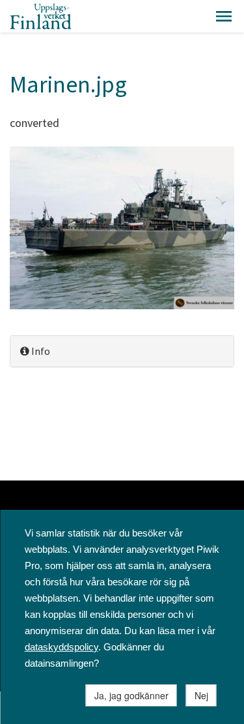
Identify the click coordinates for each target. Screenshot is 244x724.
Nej (201, 695)
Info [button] (39, 350)
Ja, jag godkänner (131, 695)
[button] (223, 16)
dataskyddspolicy (61, 646)
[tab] (122, 351)
